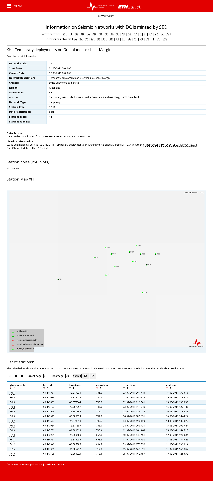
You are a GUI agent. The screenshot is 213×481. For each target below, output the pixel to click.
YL (123, 39)
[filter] (13, 387)
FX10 (12, 434)
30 (76, 34)
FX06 (12, 416)
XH (105, 39)
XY (150, 34)
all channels (13, 168)
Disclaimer (50, 464)
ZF (153, 39)
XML (46, 148)
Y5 (135, 39)
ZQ (165, 39)
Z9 (147, 39)
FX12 (12, 444)
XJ (145, 34)
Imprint (61, 464)
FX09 (12, 430)
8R (100, 34)
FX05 (12, 411)
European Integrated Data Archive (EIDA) (66, 136)
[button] (14, 6)
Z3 (141, 39)
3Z (81, 39)
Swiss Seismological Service (28, 464)
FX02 (12, 397)
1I (71, 34)
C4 (129, 34)
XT (117, 39)
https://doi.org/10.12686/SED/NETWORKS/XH (170, 144)
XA (99, 39)
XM (111, 39)
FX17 (12, 453)
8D (94, 34)
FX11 (12, 439)
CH (65, 34)
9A (111, 34)
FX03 (12, 402)
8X (106, 34)
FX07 (12, 420)
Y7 (156, 34)
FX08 (12, 425)
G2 (135, 34)
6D (93, 39)
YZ (162, 34)
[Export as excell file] (85, 376)
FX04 (12, 406)
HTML (33, 148)
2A (75, 39)
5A (88, 34)
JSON (40, 148)
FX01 (12, 392)
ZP (158, 39)
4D (82, 34)
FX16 (12, 449)
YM (129, 39)
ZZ (167, 34)
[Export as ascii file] (93, 376)
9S (123, 34)
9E (117, 34)
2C (86, 39)
